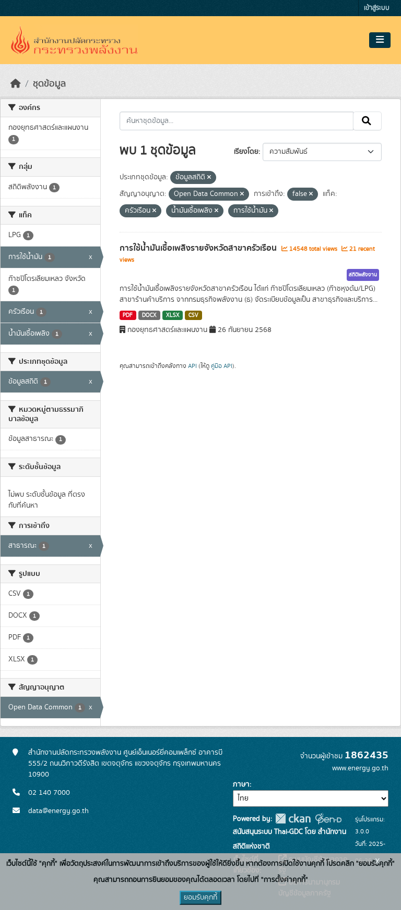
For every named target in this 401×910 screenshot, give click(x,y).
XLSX (173, 315)
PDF (128, 315)
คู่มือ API (221, 366)
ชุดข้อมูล (49, 84)
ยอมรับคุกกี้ (200, 897)
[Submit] (367, 121)
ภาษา (241, 784)
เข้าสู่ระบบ (377, 8)
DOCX (149, 315)
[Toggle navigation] (380, 40)
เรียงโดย (246, 151)
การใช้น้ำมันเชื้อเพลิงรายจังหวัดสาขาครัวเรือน (199, 248)
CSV (193, 315)
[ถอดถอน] (209, 178)
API (192, 366)
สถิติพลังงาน (363, 274)
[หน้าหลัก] (15, 84)
